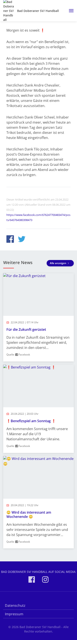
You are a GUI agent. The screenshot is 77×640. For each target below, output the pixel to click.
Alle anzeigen (58, 263)
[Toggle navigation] (69, 11)
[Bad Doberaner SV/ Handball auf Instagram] (45, 580)
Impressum (14, 614)
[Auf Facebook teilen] (10, 239)
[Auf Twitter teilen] (21, 239)
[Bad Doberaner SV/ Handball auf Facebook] (31, 580)
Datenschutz (15, 605)
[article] (38, 317)
